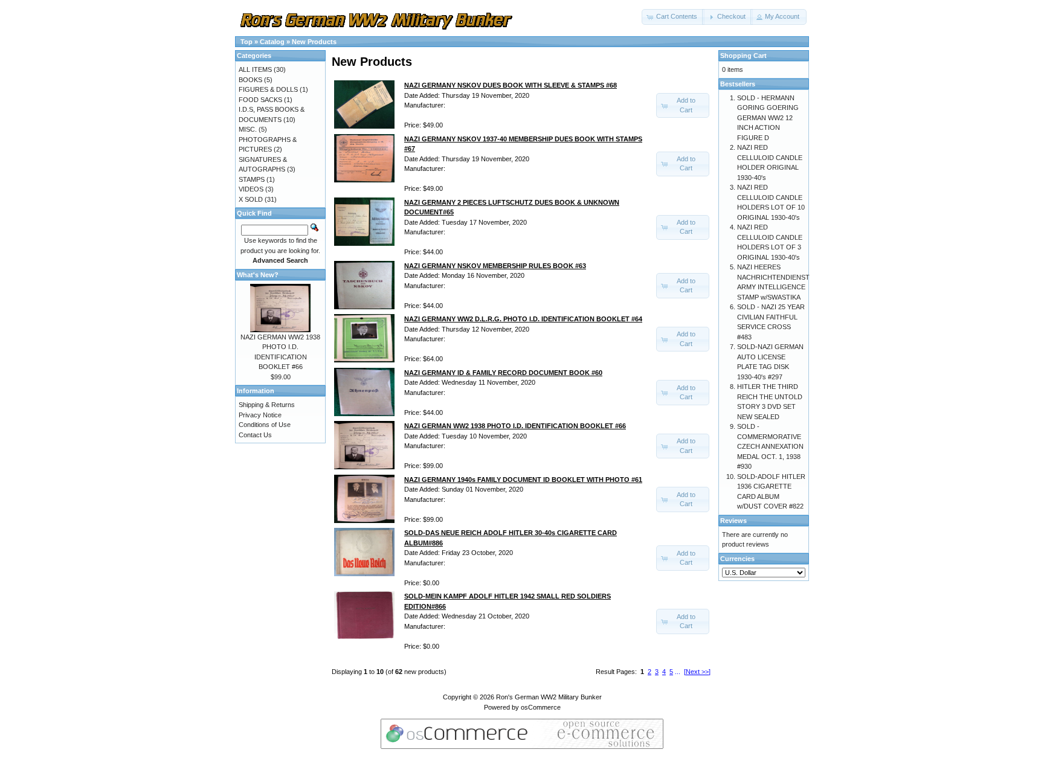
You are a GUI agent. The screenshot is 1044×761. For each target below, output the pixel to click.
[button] (673, 17)
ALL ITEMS (255, 69)
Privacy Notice (260, 415)
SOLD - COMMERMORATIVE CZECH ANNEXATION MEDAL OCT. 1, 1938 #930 (770, 446)
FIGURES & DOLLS (268, 89)
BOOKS (250, 79)
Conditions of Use (265, 424)
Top (246, 41)
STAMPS (252, 179)
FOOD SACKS (260, 99)
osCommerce (541, 707)
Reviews (733, 520)
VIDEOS (251, 189)
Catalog (272, 41)
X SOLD (251, 199)
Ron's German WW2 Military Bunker (549, 697)
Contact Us (255, 434)
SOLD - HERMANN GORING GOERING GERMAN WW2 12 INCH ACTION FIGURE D (768, 117)
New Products (314, 41)
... (677, 671)
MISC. (248, 129)
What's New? (258, 274)
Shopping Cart (743, 55)
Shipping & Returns (267, 404)
